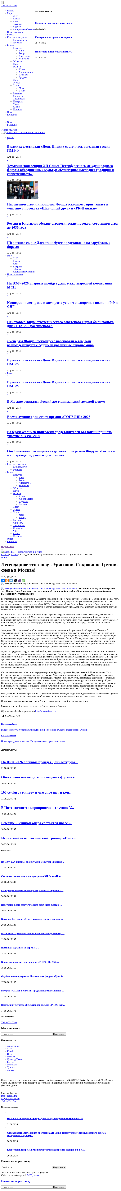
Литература (25, 56)
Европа (16, 18)
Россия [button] (10, 137)
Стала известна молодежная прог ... (54, 23)
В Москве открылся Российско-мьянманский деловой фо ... (32, 933)
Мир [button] (9, 255)
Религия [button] (17, 493)
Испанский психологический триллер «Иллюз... (39, 838)
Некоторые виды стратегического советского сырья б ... (31, 905)
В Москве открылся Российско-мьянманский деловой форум (57, 401)
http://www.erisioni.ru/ (45, 711)
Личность (18, 96)
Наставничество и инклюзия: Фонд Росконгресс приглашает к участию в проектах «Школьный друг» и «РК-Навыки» (57, 206)
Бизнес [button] (10, 373)
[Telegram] (11, 580)
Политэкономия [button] (15, 274)
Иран (9, 1054)
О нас (10, 112)
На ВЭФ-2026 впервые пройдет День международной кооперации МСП (45, 1118)
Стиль (16, 85)
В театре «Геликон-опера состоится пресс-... (36, 823)
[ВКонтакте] (3, 580)
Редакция (12, 124)
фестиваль (12, 1064)
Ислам (22, 69)
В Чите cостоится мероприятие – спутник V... (37, 808)
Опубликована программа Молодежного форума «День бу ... (33, 976)
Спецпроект (19, 98)
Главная (5, 554)
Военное (17, 93)
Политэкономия (15, 32)
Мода (21, 88)
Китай (10, 1051)
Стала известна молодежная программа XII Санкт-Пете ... (32, 876)
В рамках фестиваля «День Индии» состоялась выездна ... (32, 919)
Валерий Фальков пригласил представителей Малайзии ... (32, 990)
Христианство (26, 72)
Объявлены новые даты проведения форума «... (39, 777)
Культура (17, 48)
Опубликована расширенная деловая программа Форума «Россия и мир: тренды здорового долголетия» (61, 453)
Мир (9, 13)
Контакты (12, 114)
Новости (17, 109)
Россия (10, 10)
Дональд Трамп (15, 1059)
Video (16, 104)
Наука (16, 64)
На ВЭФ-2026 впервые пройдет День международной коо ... (32, 862)
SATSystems (33, 1175)
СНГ (15, 16)
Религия (17, 66)
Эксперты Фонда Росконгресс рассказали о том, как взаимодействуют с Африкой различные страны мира (50, 343)
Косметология (20, 40)
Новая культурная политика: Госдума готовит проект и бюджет (33, 741)
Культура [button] (17, 474)
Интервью (18, 101)
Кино (21, 50)
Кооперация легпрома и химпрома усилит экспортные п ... (32, 890)
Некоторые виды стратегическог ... (54, 51)
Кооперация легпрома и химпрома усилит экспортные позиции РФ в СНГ (47, 1149)
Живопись (24, 58)
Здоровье (17, 42)
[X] (15, 580)
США (10, 1048)
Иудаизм (23, 74)
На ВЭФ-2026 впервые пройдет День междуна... (39, 762)
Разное (10, 45)
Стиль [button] (16, 512)
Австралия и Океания (24, 29)
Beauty (22, 90)
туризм (10, 1070)
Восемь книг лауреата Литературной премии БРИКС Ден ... (33, 1005)
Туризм (16, 82)
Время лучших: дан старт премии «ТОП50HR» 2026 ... (30, 962)
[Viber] (19, 580)
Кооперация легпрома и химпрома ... (54, 37)
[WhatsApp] (23, 580)
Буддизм (23, 77)
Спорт (16, 80)
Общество (18, 61)
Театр (21, 53)
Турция (10, 1067)
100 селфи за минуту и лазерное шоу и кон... (36, 792)
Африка (17, 26)
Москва (11, 1056)
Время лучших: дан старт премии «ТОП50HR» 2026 (48, 417)
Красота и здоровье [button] (17, 464)
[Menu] (2, 133)
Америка (17, 24)
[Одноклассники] (7, 580)
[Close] (2, 2)
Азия (15, 21)
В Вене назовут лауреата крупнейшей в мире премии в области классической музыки (44, 729)
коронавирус (13, 1046)
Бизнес (10, 34)
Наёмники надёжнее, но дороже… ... (20, 947)
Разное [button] (10, 472)
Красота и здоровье (17, 37)
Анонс (16, 106)
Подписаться (7, 546)
